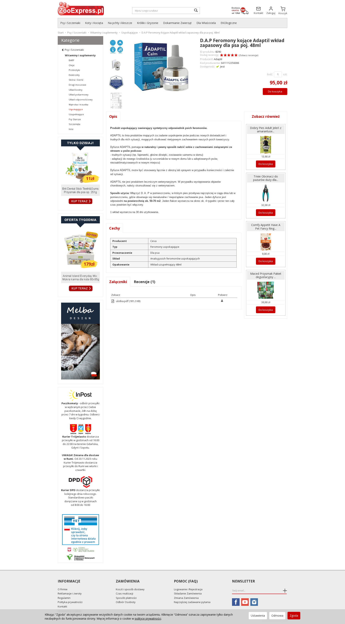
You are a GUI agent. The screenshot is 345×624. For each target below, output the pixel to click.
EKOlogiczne (229, 23)
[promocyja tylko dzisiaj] (80, 173)
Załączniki (118, 281)
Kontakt (62, 606)
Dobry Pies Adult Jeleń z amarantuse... (265, 129)
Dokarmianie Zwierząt (177, 23)
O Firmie (62, 589)
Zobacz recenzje (248, 55)
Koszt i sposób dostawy (130, 589)
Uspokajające (76, 109)
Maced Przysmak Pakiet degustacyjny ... (265, 275)
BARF (71, 60)
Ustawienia (258, 615)
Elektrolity (74, 74)
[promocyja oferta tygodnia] (80, 254)
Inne (71, 129)
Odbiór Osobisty (126, 602)
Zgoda (294, 615)
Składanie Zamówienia (188, 593)
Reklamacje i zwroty (70, 593)
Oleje (71, 65)
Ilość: (270, 74)
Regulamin (64, 598)
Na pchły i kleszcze (120, 23)
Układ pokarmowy (78, 94)
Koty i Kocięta (94, 23)
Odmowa (277, 615)
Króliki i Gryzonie (147, 23)
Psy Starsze (75, 119)
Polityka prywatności (70, 602)
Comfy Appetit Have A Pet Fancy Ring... (265, 226)
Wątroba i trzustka (78, 104)
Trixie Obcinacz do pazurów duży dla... (265, 178)
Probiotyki (74, 69)
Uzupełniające (76, 114)
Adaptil (218, 59)
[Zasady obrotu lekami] (80, 549)
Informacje (69, 581)
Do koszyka (275, 91)
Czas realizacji (124, 593)
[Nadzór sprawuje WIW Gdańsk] (80, 557)
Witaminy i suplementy (80, 55)
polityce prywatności (148, 618)
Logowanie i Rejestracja (188, 589)
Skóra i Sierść (76, 79)
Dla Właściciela (206, 23)
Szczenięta (74, 124)
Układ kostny (75, 89)
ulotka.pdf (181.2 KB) (127, 301)
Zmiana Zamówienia (186, 598)
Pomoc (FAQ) (186, 581)
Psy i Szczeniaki (70, 23)
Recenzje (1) (144, 281)
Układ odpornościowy (81, 99)
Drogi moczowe (77, 84)
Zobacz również (266, 116)
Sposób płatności (126, 598)
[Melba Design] (80, 341)
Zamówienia (128, 581)
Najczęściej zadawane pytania (192, 602)
